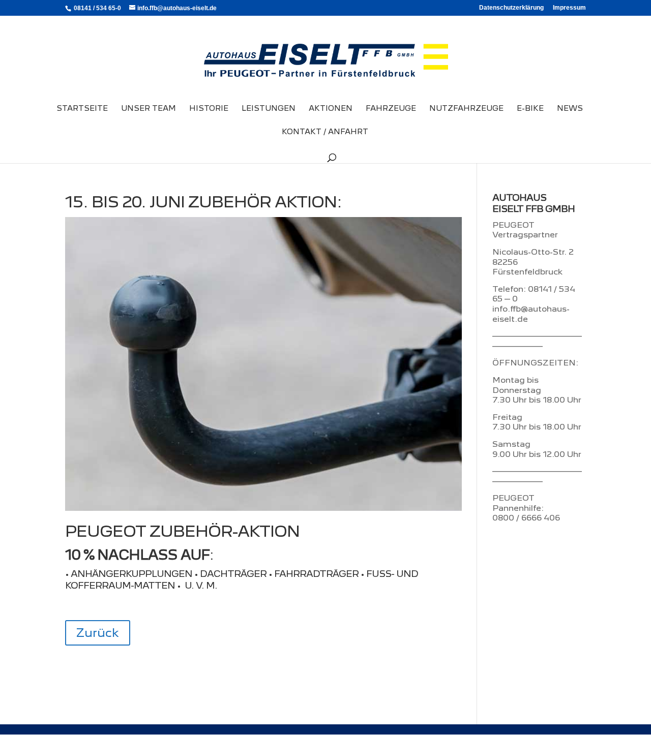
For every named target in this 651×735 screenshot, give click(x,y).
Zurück (97, 632)
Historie (208, 109)
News (570, 109)
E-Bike (530, 109)
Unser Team (148, 109)
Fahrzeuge (391, 109)
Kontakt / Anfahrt (325, 132)
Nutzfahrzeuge (466, 109)
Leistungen (268, 109)
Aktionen (330, 109)
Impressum (569, 8)
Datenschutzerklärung (511, 8)
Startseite (82, 109)
